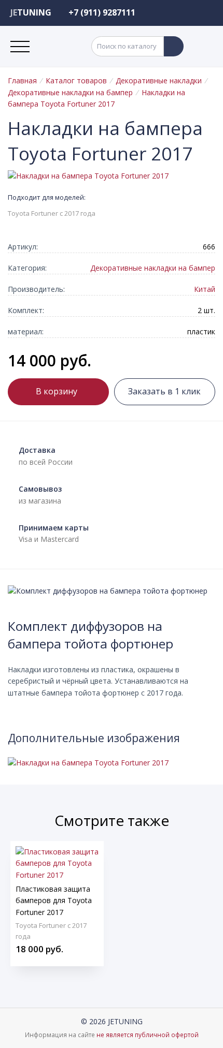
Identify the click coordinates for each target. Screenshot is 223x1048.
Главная (22, 80)
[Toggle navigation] (20, 46)
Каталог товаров (76, 80)
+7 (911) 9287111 (101, 12)
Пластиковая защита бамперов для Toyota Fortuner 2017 (54, 900)
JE (30, 12)
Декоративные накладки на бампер (70, 92)
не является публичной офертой (147, 1034)
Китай (204, 289)
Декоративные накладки (159, 80)
